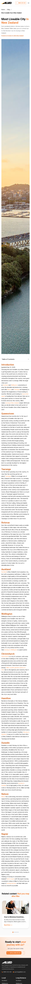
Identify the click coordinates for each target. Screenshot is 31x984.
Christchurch (5, 656)
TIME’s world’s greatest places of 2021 (13, 669)
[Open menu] (28, 2)
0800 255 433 (7, 972)
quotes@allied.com (20, 972)
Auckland (4, 572)
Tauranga (16, 389)
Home (3, 10)
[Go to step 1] (12, 932)
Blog (8, 10)
